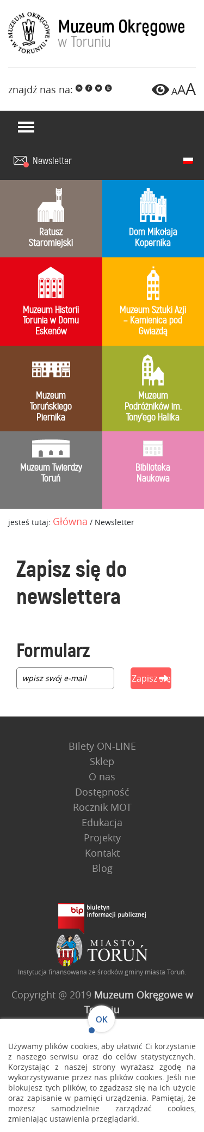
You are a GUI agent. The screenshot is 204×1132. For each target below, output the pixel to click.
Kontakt (102, 852)
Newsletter (52, 161)
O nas (102, 776)
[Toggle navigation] (26, 127)
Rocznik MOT (102, 807)
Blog (102, 868)
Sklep (102, 761)
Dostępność (102, 791)
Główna (70, 521)
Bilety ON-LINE (102, 745)
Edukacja (102, 822)
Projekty (102, 837)
